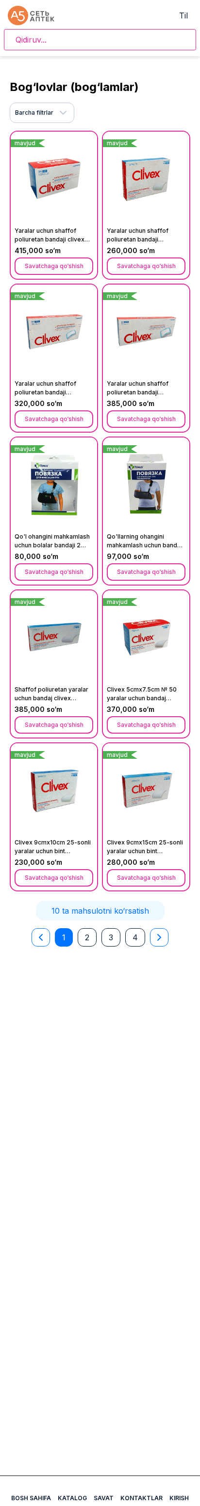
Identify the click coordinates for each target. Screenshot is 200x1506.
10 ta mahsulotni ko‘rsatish (100, 911)
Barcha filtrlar (34, 112)
